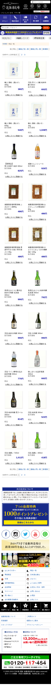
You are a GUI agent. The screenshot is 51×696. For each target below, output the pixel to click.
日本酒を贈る (35, 575)
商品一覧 (33, 570)
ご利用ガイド (31, 616)
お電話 (32, 595)
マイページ (8, 591)
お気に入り (34, 599)
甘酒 (6, 579)
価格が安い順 (23, 49)
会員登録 (7, 587)
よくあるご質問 (35, 583)
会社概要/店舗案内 (11, 599)
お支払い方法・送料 (37, 587)
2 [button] (21, 55)
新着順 (45, 49)
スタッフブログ (6, 625)
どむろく (33, 579)
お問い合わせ (35, 591)
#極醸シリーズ (20, 38)
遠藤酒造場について (8, 616)
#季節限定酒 (36, 38)
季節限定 (7, 575)
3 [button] (24, 55)
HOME (5, 44)
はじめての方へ (10, 570)
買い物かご (8, 595)
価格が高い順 (36, 49)
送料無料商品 (9, 583)
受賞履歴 (4, 621)
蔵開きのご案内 (32, 621)
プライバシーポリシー (35, 625)
